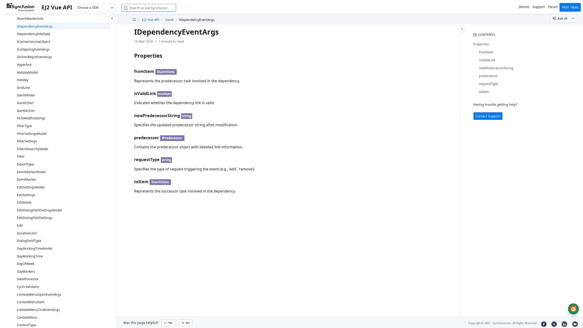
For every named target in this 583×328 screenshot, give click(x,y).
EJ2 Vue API (151, 20)
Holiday (22, 80)
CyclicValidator (28, 286)
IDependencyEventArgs (35, 26)
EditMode (24, 202)
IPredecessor (172, 138)
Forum (553, 7)
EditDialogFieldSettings (34, 217)
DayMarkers (26, 271)
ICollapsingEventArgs (33, 49)
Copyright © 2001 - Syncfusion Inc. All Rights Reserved (502, 323)
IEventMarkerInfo (30, 18)
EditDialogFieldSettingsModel (39, 210)
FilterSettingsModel (32, 133)
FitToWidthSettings (31, 118)
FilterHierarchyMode (32, 149)
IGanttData (165, 71)
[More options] (573, 18)
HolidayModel (27, 72)
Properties (481, 44)
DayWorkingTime (30, 256)
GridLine (23, 87)
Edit (20, 225)
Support (538, 7)
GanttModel (26, 95)
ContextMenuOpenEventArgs (39, 294)
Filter (21, 156)
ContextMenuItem (30, 302)
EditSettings (26, 195)
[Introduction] (134, 20)
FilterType (24, 126)
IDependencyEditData (33, 34)
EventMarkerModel (31, 172)
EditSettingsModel (31, 187)
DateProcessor (28, 279)
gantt (169, 20)
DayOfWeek (25, 263)
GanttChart (25, 103)
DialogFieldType (29, 240)
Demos (524, 7)
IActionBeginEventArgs (34, 57)
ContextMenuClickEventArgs (38, 310)
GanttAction (26, 110)
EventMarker (26, 179)
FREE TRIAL (570, 7)
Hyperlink (24, 64)
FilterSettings (27, 141)
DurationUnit (27, 233)
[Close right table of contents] (462, 29)
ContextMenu (27, 317)
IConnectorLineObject (33, 41)
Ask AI (562, 18)
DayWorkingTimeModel (34, 248)
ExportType (25, 164)
